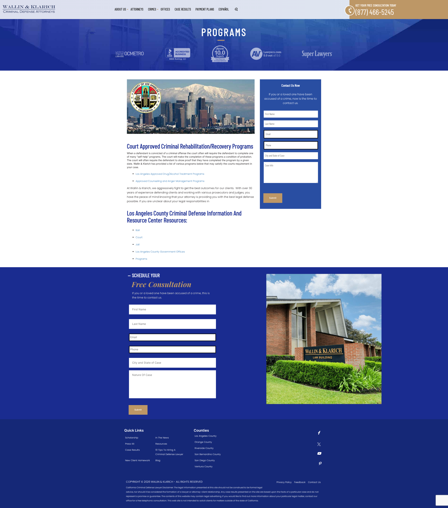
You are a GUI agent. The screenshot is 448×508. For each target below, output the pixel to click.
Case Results (183, 9)
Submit (272, 198)
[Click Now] (320, 433)
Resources (161, 443)
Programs (141, 259)
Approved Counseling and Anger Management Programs (170, 181)
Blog (157, 460)
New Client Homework (137, 460)
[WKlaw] (29, 8)
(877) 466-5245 (374, 11)
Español (224, 9)
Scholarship (131, 437)
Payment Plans (204, 9)
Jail (137, 244)
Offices (165, 9)
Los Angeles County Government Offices (160, 251)
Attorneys (137, 9)
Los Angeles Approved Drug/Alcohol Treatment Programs (170, 174)
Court (139, 237)
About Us (120, 9)
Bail (138, 230)
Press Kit (129, 443)
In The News (162, 437)
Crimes (152, 9)
